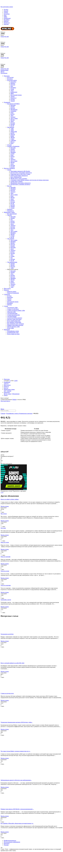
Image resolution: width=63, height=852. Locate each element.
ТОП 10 (6, 383)
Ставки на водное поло (7, 693)
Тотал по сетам (5, 571)
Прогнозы (7, 76)
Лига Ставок (14, 118)
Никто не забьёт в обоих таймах (10, 499)
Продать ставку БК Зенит (14, 319)
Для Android (10, 238)
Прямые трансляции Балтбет (15, 325)
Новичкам (7, 329)
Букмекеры (7, 102)
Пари (11, 112)
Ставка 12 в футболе (13, 309)
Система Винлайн (12, 313)
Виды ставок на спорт (13, 334)
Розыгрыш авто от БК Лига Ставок (20, 174)
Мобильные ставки (9, 212)
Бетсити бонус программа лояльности (21, 172)
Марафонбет (13, 109)
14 (10, 380)
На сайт (6, 36)
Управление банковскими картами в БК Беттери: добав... (17, 722)
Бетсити (12, 108)
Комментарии (4, 70)
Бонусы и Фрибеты (9, 168)
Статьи (6, 306)
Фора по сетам (5, 542)
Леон (11, 115)
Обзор (2, 36)
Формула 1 (7, 22)
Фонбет (12, 106)
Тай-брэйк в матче (6, 599)
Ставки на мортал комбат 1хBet (16, 310)
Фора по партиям (5, 556)
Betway (12, 142)
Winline (14, 399)
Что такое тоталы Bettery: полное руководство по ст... (15, 751)
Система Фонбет (12, 316)
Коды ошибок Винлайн (13, 320)
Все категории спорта (7, 6)
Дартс (12, 90)
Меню (2, 409)
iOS (5, 391)
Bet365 (12, 133)
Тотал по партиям (6, 585)
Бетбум (12, 114)
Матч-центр (7, 288)
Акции (9, 169)
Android (9, 391)
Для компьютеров (12, 262)
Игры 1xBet (10, 328)
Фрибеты (9, 209)
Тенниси (12, 117)
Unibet (12, 139)
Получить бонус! (5, 401)
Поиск (6, 395)
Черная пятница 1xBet (13, 326)
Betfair (12, 136)
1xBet (12, 128)
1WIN (12, 130)
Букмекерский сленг (13, 332)
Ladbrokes (13, 140)
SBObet (12, 137)
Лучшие (9, 144)
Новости (6, 290)
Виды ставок (7, 394)
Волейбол (6, 19)
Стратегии (7, 294)
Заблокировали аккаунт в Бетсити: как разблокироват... (16, 780)
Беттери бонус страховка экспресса (20, 184)
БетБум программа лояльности (19, 175)
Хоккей (6, 11)
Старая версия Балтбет (13, 315)
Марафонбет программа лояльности (20, 183)
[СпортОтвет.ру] (13, 5)
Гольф (12, 89)
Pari (11, 219)
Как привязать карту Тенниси (15, 323)
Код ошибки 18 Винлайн (14, 322)
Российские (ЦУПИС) (13, 103)
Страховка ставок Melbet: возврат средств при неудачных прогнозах (29, 180)
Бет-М (12, 125)
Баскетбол (7, 14)
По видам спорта (12, 80)
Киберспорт (7, 18)
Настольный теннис (16, 95)
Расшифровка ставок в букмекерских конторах (19, 413)
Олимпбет (13, 111)
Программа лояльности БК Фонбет (20, 171)
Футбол (6, 9)
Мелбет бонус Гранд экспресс (18, 178)
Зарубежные (10, 127)
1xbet (11, 287)
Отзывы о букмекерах (13, 146)
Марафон (13, 152)
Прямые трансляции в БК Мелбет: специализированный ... (17, 809)
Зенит (12, 121)
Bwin (11, 143)
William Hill (13, 131)
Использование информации (12, 842)
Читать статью (5, 506)
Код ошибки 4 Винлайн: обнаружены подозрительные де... (17, 823)
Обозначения (15, 394)
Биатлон (6, 24)
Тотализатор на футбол (7, 634)
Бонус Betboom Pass (16, 177)
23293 (15, 380)
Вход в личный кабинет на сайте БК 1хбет (12, 663)
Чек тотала (4, 513)
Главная (3, 413)
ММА (5, 17)
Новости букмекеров (13, 293)
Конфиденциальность (10, 840)
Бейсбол (6, 21)
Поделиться (4, 73)
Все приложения (12, 213)
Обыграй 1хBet (11, 312)
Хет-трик (3, 528)
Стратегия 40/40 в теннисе (14, 318)
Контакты (6, 843)
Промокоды (10, 210)
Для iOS (9, 215)
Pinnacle (12, 134)
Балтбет (12, 124)
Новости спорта (11, 291)
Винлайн (13, 105)
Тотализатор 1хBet (12, 307)
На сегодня (10, 77)
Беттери (12, 122)
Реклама (6, 845)
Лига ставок (13, 161)
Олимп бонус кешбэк (16, 181)
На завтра (10, 79)
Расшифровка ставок (13, 331)
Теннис (6, 12)
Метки (2, 71)
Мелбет (12, 120)
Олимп (12, 153)
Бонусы (9, 186)
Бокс (5, 15)
